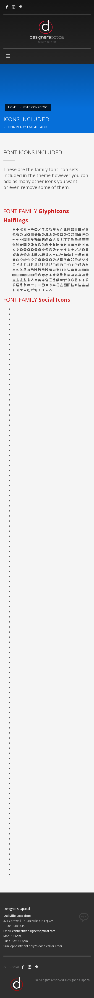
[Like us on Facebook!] (22, 967)
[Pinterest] (36, 967)
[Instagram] (13, 6)
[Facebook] (6, 6)
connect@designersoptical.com (33, 931)
